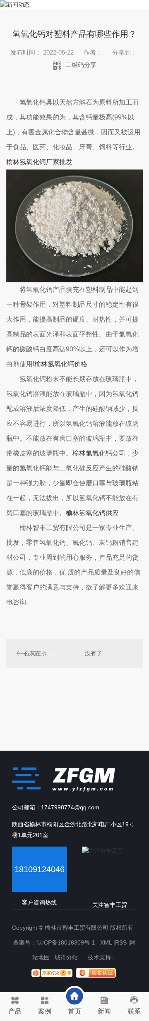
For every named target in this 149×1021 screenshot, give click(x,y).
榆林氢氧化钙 (92, 453)
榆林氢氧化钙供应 (92, 512)
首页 (74, 1011)
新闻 (104, 1011)
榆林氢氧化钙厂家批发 (39, 161)
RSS (121, 942)
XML (106, 942)
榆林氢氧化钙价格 (60, 363)
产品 (15, 1011)
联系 (134, 1011)
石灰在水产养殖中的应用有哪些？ (40, 653)
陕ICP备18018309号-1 (65, 942)
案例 (44, 1011)
